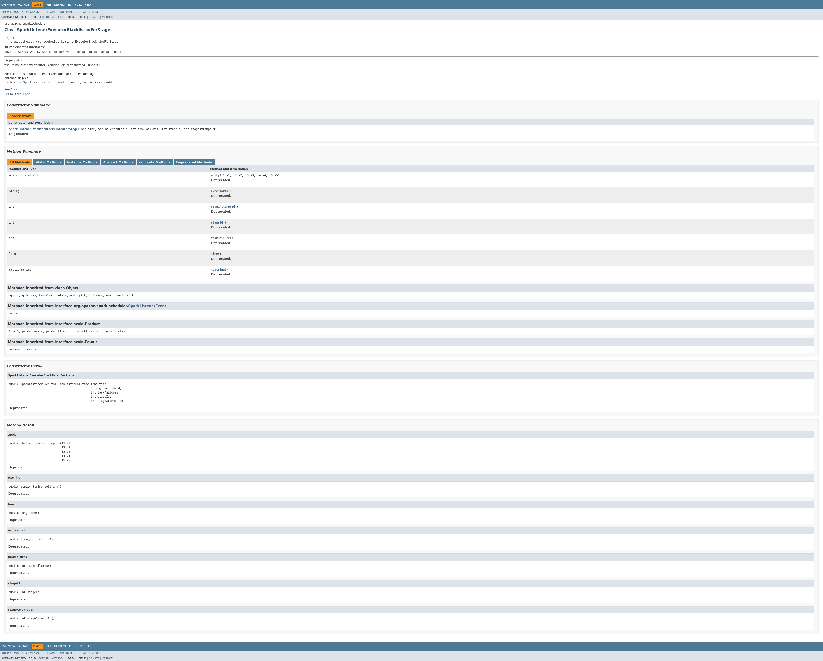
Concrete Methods (154, 162)
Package (23, 4)
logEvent (15, 313)
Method (57, 17)
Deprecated (62, 4)
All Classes (92, 11)
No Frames (67, 11)
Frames (52, 11)
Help (87, 4)
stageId (217, 222)
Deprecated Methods (194, 162)
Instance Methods (82, 162)
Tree (48, 4)
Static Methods (48, 162)
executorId (219, 191)
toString (218, 269)
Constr (43, 17)
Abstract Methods (118, 162)
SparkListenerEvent (57, 52)
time (214, 253)
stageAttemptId (223, 206)
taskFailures (221, 238)
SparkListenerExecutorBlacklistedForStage (43, 129)
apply (215, 175)
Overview (8, 4)
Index (78, 4)
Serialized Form (17, 94)
